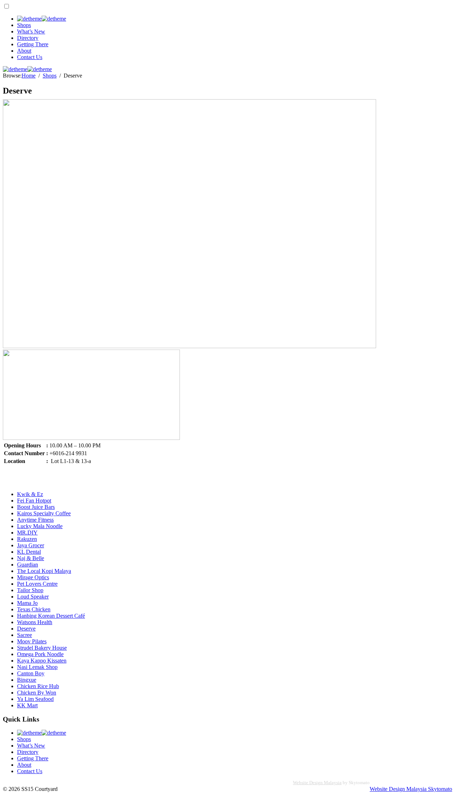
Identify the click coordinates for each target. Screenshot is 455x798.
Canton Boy (30, 673)
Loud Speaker (33, 597)
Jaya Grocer (30, 545)
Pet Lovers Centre (37, 584)
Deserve (26, 629)
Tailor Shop (30, 590)
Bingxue (26, 680)
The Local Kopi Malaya (44, 571)
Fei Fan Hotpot (34, 501)
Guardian (27, 565)
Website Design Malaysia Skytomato (411, 789)
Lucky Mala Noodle (40, 526)
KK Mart (27, 705)
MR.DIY (27, 533)
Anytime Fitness (35, 520)
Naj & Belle (30, 558)
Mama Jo (27, 603)
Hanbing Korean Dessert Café (51, 616)
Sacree (24, 635)
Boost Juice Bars (36, 507)
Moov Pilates (32, 641)
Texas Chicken (33, 609)
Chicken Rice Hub (38, 686)
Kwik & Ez (30, 494)
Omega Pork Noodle (40, 654)
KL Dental (29, 552)
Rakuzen (27, 539)
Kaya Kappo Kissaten (41, 661)
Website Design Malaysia (317, 782)
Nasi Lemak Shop (37, 667)
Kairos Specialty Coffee (44, 513)
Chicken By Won (36, 693)
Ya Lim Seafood (35, 699)
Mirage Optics (33, 577)
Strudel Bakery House (42, 648)
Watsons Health (34, 622)
